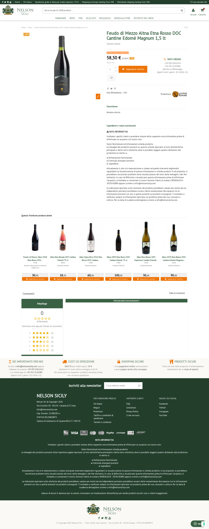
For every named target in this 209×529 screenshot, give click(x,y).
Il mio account (132, 415)
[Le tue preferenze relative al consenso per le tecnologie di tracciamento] (204, 524)
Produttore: (166, 94)
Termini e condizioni (102, 422)
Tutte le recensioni (177, 293)
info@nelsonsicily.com (26, 366)
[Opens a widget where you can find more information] (198, 524)
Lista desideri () (199, 2)
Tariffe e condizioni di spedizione (103, 417)
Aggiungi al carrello (135, 69)
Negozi (97, 407)
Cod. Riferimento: (114, 92)
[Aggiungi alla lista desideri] (111, 77)
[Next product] (187, 27)
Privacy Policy (132, 411)
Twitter (162, 407)
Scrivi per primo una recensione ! (126, 300)
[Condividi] (108, 88)
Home (17, 2)
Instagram (163, 411)
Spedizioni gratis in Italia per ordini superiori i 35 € (57, 2)
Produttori (98, 411)
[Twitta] (111, 88)
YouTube (163, 415)
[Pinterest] (115, 88)
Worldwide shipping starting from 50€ (133, 2)
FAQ (128, 403)
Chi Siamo (27, 2)
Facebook (163, 403)
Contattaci (131, 407)
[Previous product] (186, 27)
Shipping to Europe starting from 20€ (98, 2)
